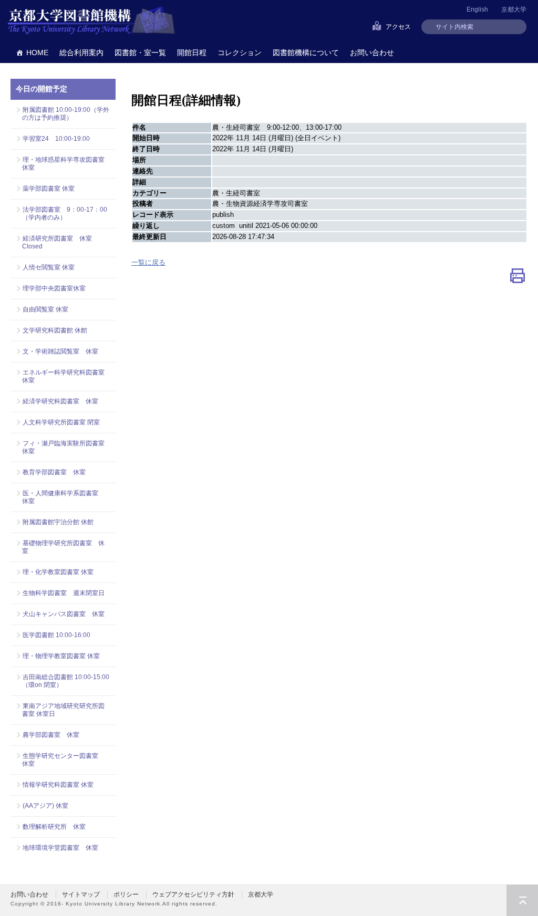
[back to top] (522, 900)
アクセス (398, 26)
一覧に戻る (148, 262)
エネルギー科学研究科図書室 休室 (63, 376)
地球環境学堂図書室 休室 (60, 847)
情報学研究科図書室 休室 (58, 784)
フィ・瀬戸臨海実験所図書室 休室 (66, 447)
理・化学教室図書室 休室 (58, 572)
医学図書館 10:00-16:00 (56, 635)
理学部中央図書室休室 (54, 288)
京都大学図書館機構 (91, 21)
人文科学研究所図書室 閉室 (61, 422)
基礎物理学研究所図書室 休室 (63, 547)
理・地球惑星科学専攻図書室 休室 (66, 163)
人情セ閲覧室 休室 (49, 267)
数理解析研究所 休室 (54, 826)
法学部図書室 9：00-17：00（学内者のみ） (64, 213)
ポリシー (126, 894)
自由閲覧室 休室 (45, 309)
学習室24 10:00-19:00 (56, 138)
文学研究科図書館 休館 (55, 330)
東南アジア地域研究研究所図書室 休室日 (63, 709)
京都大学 (513, 9)
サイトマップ (81, 894)
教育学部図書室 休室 (54, 472)
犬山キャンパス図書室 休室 (64, 614)
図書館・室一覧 (140, 52)
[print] (517, 278)
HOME (37, 52)
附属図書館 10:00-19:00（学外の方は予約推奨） (65, 113)
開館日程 (191, 52)
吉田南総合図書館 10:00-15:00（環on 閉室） (65, 681)
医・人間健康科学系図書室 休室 (63, 497)
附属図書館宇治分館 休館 (58, 522)
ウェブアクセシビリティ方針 (193, 894)
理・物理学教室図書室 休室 (61, 656)
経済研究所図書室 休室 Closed (57, 242)
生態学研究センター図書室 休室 (63, 759)
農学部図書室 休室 (51, 734)
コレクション (240, 52)
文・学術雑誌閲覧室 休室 (60, 351)
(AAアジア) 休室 (45, 805)
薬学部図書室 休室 (49, 188)
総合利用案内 (81, 52)
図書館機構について (306, 52)
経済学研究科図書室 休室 (60, 401)
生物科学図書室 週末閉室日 (64, 593)
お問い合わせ (372, 52)
